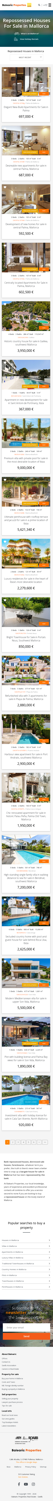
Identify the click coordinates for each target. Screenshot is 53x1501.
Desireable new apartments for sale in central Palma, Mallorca (26, 167)
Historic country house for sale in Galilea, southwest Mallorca (26, 343)
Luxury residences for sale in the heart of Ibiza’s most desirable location (26, 580)
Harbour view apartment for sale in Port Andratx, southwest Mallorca (26, 756)
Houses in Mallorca (10, 1240)
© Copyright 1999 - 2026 (26, 1494)
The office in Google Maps (26, 1462)
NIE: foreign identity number (13, 1385)
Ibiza (8, 1467)
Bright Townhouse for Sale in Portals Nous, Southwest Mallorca (26, 639)
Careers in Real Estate (10, 1369)
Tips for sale (7, 1406)
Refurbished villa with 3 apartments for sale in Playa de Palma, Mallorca (26, 697)
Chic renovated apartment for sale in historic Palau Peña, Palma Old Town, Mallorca (26, 816)
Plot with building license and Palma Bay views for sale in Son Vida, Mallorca (26, 1058)
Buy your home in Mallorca (12, 1378)
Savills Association (9, 1365)
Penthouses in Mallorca (12, 1287)
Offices (4, 1358)
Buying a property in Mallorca (13, 1389)
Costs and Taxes (8, 1382)
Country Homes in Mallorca (14, 1269)
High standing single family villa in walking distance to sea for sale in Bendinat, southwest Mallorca (26, 878)
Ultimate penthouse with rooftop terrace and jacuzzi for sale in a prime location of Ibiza (26, 520)
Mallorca (17, 1467)
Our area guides (8, 1419)
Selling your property (10, 1398)
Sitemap (43, 1467)
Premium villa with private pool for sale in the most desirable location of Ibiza (26, 460)
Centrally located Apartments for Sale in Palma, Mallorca (26, 284)
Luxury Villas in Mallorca (12, 1257)
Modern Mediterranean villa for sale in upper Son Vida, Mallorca (26, 1000)
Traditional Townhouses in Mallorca (18, 1263)
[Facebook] (19, 1484)
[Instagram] (33, 1484)
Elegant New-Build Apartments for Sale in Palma (26, 108)
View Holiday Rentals (29, 39)
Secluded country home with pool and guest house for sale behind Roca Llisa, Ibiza (26, 940)
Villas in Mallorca (9, 1246)
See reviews (23, 1477)
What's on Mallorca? (30, 33)
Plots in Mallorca (9, 1275)
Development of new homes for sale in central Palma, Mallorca (26, 225)
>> (45, 1142)
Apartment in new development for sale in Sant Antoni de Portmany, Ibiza (26, 401)
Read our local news (10, 1415)
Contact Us (6, 1362)
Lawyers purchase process (12, 1402)
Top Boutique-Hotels (10, 1422)
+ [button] (44, 5)
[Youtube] (26, 1484)
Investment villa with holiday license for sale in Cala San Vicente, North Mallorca (26, 1117)
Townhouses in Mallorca (13, 1281)
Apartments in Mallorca (12, 1252)
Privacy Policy (30, 1467)
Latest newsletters (9, 1426)
